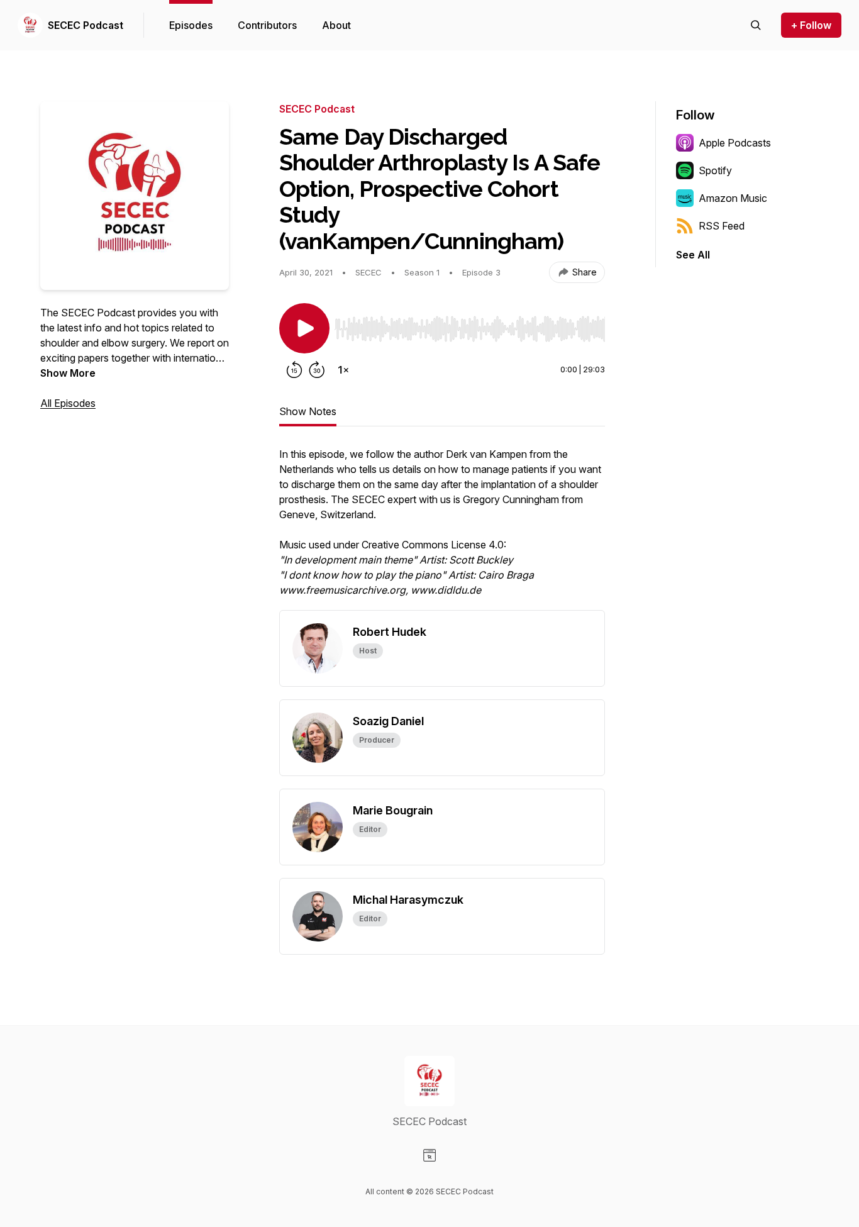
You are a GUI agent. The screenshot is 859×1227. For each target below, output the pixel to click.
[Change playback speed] (343, 370)
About (336, 25)
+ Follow (811, 25)
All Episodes (68, 403)
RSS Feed (722, 225)
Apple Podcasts (735, 142)
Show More (68, 373)
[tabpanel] (442, 528)
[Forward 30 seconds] (317, 370)
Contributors (267, 25)
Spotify (715, 170)
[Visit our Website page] (429, 1155)
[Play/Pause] (304, 328)
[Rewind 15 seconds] (294, 370)
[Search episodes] (756, 25)
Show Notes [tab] (307, 411)
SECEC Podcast (85, 25)
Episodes (191, 25)
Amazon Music (733, 198)
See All (693, 254)
